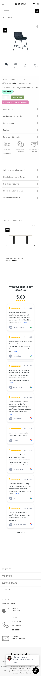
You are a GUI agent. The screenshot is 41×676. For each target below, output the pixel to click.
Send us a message (18, 638)
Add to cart (18, 97)
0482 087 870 (16, 622)
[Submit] (37, 11)
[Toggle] (4, 108)
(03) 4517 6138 (16, 626)
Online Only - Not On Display (15, 102)
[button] (3, 3)
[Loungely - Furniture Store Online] (20, 3)
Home (4, 17)
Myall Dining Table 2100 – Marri (14, 258)
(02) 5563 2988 (16, 630)
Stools (10, 17)
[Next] (37, 66)
